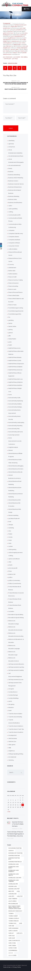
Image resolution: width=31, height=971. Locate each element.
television (11, 708)
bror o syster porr (21, 35)
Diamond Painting (14, 856)
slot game (11, 689)
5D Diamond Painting (15, 848)
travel (9, 711)
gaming (10, 330)
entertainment (12, 268)
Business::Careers (13, 181)
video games (11, 745)
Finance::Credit (12, 277)
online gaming (12, 550)
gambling (10, 320)
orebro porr (8, 46)
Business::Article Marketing (15, 178)
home (10, 395)
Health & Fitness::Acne (14, 348)
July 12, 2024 (10, 838)
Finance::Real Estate (13, 296)
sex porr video (15, 50)
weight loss (11, 751)
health (10, 345)
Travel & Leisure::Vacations (15, 732)
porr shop (15, 59)
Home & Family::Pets (14, 429)
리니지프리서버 (12, 757)
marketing (11, 528)
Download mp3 (13, 884)
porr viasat (6, 51)
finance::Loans (12, 289)
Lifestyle (10, 525)
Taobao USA (12, 923)
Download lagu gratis (14, 874)
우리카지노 (11, 760)
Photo (10, 571)
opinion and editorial (14, 559)
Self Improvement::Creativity (16, 670)
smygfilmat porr (11, 38)
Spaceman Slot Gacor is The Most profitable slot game (17, 824)
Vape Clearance (13, 928)
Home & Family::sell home (15, 432)
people (10, 565)
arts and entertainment (14, 166)
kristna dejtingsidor (22, 48)
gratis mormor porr (8, 33)
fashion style (11, 271)
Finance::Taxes (12, 305)
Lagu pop (20, 896)
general (10, 333)
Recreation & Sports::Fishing (16, 618)
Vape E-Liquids (13, 931)
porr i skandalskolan (16, 36)
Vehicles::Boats (12, 739)
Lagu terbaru (13, 899)
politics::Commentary (14, 581)
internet (10, 450)
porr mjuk (22, 28)
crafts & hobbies (12, 249)
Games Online (12, 327)
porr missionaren (7, 57)
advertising (11, 141)
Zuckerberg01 (13, 950)
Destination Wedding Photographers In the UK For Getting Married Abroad (15, 83)
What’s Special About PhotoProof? (15, 89)
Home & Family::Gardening (15, 401)
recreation (11, 612)
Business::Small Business (15, 203)
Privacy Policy (17, 967)
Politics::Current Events (14, 584)
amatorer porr (7, 28)
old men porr (7, 59)
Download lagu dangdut (14, 871)
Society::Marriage (13, 695)
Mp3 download (13, 904)
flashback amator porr (20, 25)
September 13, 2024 (17, 829)
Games (10, 323)
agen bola (11, 144)
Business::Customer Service (16, 184)
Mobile (10, 534)
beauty (10, 169)
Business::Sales (12, 200)
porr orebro (22, 43)
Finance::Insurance (13, 283)
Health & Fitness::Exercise (15, 370)
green (10, 342)
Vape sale (12, 936)
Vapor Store (13, 948)
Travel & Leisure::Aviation (15, 714)
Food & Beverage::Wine (14, 314)
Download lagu (14, 864)
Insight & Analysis (13, 447)
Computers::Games (13, 237)
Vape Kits (19, 933)
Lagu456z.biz (13, 894)
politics (10, 577)
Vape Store (12, 943)
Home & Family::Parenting (15, 426)
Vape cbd (11, 926)
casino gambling (12, 209)
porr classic (21, 51)
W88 (9, 748)
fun (9, 317)
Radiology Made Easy (15, 911)
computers (11, 231)
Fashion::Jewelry (12, 274)
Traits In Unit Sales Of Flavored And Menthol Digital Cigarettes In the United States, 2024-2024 (15, 834)
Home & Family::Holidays (15, 407)
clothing (10, 212)
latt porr (15, 53)
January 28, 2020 (16, 23)
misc (9, 531)
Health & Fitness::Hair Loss (15, 379)
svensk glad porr (7, 43)
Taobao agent (13, 916)
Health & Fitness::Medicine (15, 382)
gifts (9, 336)
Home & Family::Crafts (14, 398)
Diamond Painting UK (15, 862)
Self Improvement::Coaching (16, 667)
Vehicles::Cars (12, 742)
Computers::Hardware (14, 240)
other (9, 562)
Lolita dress (13, 901)
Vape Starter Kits (14, 941)
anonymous (11, 147)
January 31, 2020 (15, 87)
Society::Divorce (12, 692)
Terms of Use (6, 967)
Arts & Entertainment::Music (15, 156)
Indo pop (11, 891)
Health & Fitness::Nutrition (15, 385)
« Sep (8, 812)
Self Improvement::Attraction (16, 664)
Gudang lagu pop (14, 889)
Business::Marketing (13, 197)
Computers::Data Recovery (15, 234)
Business (10, 172)
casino (10, 206)
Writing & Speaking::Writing (15, 754)
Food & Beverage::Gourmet (15, 311)
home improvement (13, 435)
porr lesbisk (17, 57)
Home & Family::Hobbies (15, 404)
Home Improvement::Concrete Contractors (14, 441)
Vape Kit (11, 933)
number (10, 546)
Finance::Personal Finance (15, 292)
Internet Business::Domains (15, 469)
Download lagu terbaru (14, 880)
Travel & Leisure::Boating (15, 717)
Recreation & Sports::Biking (15, 615)
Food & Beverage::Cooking (15, 308)
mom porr (10, 32)
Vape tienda (12, 946)
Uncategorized (6, 23)
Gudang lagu (13, 886)
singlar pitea (14, 27)
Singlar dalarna (12, 63)
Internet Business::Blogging (15, 466)
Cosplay (11, 851)
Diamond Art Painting (15, 853)
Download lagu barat (14, 867)
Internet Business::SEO (14, 500)
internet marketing (13, 516)
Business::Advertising (14, 175)
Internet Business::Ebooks (15, 472)
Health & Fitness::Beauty (14, 358)
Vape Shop (12, 938)
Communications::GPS (14, 215)
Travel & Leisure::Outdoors (15, 726)
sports (10, 701)
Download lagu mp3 (15, 878)
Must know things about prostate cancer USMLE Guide (15, 907)
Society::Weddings (13, 698)
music (10, 540)
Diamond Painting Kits (14, 858)
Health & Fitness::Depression (16, 364)
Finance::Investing (13, 286)
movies (10, 537)
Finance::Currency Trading (15, 280)
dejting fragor (17, 45)
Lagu (18, 891)
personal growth (12, 568)
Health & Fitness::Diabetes (15, 367)
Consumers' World (13, 246)
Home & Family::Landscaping (16, 423)
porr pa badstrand (18, 30)
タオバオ (11, 953)
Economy (11, 265)
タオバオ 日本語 (12, 955)
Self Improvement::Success (15, 680)
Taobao (11, 913)
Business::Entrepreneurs (15, 187)
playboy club (11, 574)
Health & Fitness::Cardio (14, 361)
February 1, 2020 (15, 81)
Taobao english (14, 921)
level (9, 522)
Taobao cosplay (14, 918)
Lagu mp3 (11, 896)
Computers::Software (14, 243)
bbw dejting (24, 57)
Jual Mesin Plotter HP (14, 519)
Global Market (12, 339)
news (9, 543)
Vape (20, 923)
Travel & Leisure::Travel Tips (16, 729)
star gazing (11, 704)
